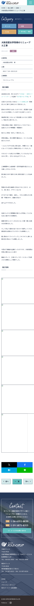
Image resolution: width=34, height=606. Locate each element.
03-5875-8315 (9, 571)
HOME (3, 579)
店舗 (13, 51)
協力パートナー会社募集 (9, 588)
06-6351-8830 (9, 559)
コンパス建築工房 (22, 102)
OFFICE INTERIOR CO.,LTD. (13, 599)
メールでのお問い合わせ (18, 531)
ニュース (4, 582)
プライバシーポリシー (8, 585)
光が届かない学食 (22, 96)
